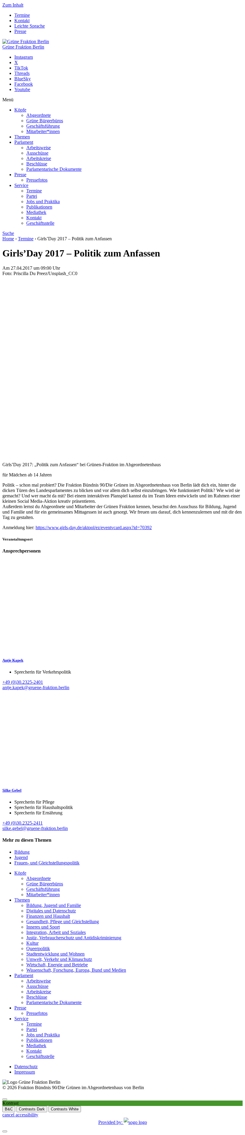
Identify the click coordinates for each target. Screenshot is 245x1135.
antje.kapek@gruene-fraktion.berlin (35, 687)
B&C (9, 1109)
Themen (22, 136)
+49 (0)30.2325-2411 (22, 822)
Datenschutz (26, 1066)
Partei (31, 196)
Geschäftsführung (43, 126)
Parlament (23, 142)
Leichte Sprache (29, 25)
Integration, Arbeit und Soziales (56, 932)
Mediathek (36, 212)
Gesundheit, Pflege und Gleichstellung (62, 921)
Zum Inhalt (12, 4)
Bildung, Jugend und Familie (53, 905)
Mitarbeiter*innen (43, 131)
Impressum (24, 1071)
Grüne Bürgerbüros (44, 120)
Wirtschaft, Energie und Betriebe (57, 964)
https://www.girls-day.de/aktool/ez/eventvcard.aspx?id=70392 (94, 527)
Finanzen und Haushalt (48, 916)
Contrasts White (65, 1109)
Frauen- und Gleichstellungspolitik (46, 862)
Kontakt (22, 20)
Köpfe (20, 109)
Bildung (22, 852)
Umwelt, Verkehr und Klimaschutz (59, 959)
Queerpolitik (38, 948)
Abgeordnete (38, 115)
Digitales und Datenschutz (51, 910)
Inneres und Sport (43, 926)
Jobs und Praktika (43, 201)
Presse (20, 31)
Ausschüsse (37, 153)
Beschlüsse (36, 163)
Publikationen (39, 206)
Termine (22, 15)
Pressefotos (37, 179)
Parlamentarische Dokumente (54, 169)
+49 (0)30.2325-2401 (22, 682)
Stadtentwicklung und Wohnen (55, 953)
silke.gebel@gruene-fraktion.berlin (35, 828)
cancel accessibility (20, 1114)
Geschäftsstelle (40, 223)
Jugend (21, 857)
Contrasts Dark (32, 1109)
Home (8, 238)
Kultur (32, 943)
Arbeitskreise (38, 158)
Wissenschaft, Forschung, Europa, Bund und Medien (76, 970)
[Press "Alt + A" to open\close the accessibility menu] (4, 1099)
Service (21, 185)
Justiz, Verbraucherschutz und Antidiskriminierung (73, 937)
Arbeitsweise (38, 147)
